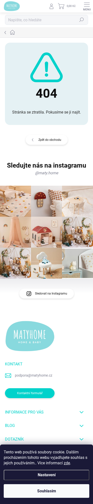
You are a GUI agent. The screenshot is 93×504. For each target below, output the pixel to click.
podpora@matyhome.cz (33, 375)
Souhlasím (46, 491)
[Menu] (87, 6)
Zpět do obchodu (49, 140)
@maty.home (46, 173)
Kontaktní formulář (30, 393)
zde (67, 463)
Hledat (81, 20)
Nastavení (47, 475)
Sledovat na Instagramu (51, 293)
